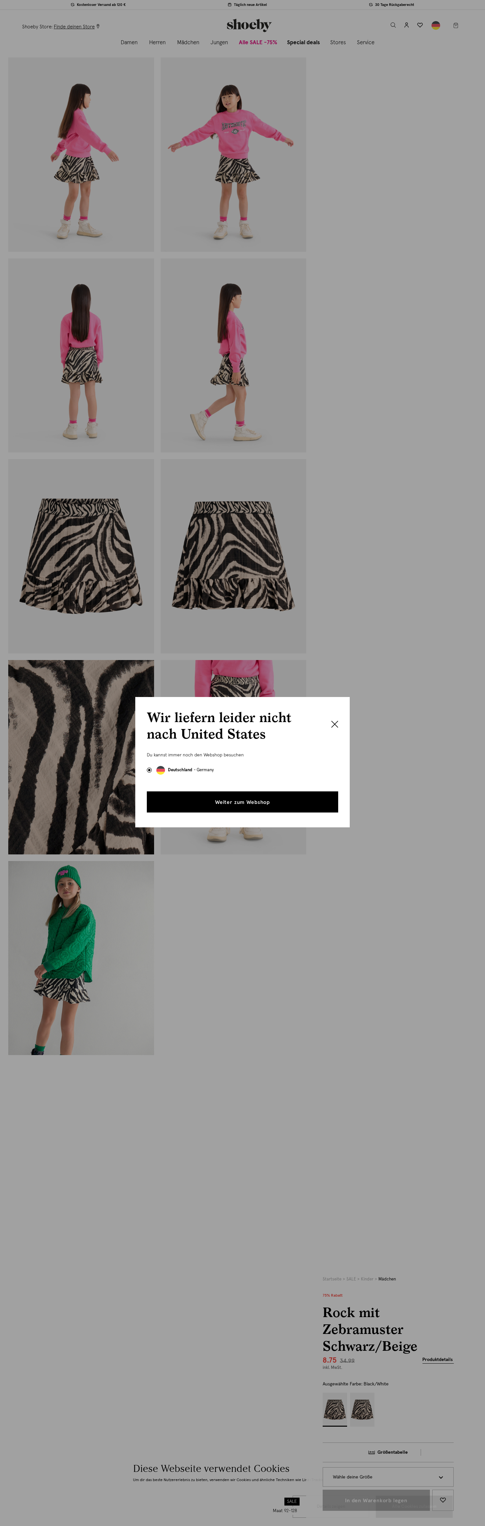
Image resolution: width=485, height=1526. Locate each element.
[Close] (334, 725)
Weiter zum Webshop (242, 802)
